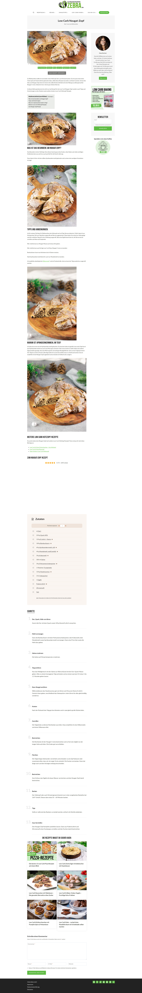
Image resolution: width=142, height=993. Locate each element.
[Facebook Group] (107, 982)
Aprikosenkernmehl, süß (47, 547)
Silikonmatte (46, 261)
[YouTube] (104, 982)
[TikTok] (100, 982)
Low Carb (59, 68)
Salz (37, 592)
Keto (54, 68)
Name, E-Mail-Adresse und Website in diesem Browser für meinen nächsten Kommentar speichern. (53, 968)
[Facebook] (94, 982)
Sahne (43, 559)
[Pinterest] (110, 982)
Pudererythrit (40, 584)
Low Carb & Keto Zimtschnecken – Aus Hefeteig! (43, 447)
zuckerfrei (73, 68)
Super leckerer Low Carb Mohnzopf (39, 451)
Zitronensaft (40, 588)
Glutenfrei (49, 68)
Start (65, 24)
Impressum (30, 984)
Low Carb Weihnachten (72, 24)
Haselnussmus (45, 572)
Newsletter (104, 12)
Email (95, 119)
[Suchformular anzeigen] (33, 12)
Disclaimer (30, 989)
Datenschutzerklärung (33, 987)
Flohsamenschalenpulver (47, 563)
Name (30, 964)
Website (71, 964)
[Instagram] (97, 982)
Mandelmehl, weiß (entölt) (47, 551)
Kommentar (31, 944)
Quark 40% (44, 535)
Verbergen (50, 96)
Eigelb (39, 580)
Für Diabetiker (42, 68)
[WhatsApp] (113, 982)
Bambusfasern (45, 543)
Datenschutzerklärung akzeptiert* (103, 124)
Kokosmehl (43, 555)
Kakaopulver (43, 576)
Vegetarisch (66, 68)
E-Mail (50, 964)
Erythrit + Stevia (45, 539)
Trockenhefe (48, 568)
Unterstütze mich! (32, 982)
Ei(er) (39, 531)
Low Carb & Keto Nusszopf (37, 449)
